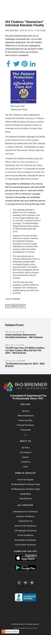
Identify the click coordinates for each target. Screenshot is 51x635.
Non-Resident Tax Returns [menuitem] (25, 540)
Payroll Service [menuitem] (25, 499)
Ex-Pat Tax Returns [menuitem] (25, 535)
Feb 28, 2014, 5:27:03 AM (14, 332)
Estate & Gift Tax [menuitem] (25, 521)
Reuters (16, 299)
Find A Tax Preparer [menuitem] (25, 480)
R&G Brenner (12, 30)
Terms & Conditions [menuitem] (20, 628)
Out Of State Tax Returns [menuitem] (25, 545)
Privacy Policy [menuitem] (32, 628)
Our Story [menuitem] (25, 448)
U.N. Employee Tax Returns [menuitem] (26, 531)
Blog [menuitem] (25, 435)
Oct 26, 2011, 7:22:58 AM (15, 361)
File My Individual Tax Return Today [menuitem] (25, 484)
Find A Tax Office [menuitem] (25, 420)
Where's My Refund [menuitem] (25, 416)
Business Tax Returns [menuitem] (25, 516)
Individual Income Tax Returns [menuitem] (25, 512)
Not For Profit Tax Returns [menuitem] (25, 526)
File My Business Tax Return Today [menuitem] (25, 489)
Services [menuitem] (25, 411)
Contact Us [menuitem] (25, 462)
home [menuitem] (25, 467)
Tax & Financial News (15, 306)
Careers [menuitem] (25, 457)
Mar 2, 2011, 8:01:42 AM (14, 345)
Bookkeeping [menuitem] (25, 494)
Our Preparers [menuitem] (25, 452)
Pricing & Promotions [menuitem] (25, 425)
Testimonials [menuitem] (25, 430)
